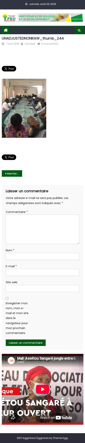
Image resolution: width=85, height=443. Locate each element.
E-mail (11, 266)
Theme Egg (60, 438)
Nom (10, 250)
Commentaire (17, 212)
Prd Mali (30, 44)
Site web (11, 282)
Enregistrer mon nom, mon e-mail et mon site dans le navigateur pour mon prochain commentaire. (17, 318)
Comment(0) (49, 44)
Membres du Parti (14, 174)
